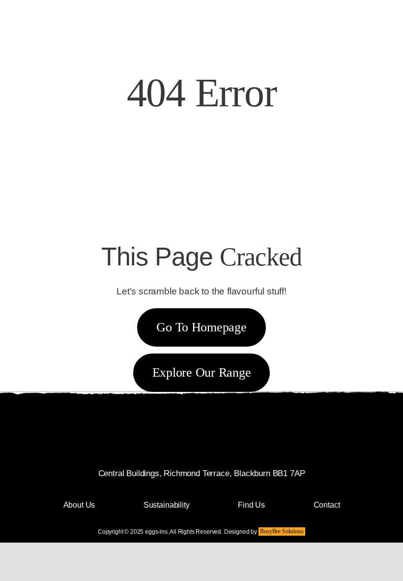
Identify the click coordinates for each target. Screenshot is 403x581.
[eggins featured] (153, 6)
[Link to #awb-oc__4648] (325, 26)
